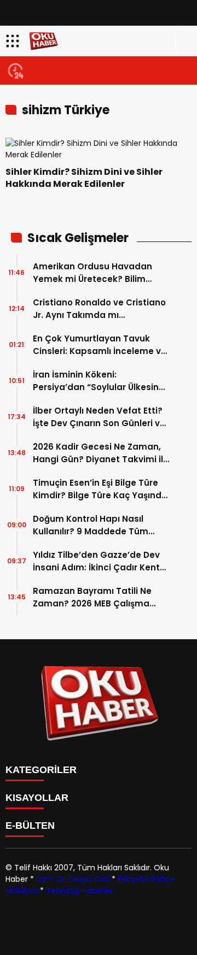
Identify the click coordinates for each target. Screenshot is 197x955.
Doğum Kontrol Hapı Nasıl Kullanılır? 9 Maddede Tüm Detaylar (90, 525)
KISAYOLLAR (36, 797)
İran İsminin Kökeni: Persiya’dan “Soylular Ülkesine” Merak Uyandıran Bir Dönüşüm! (100, 381)
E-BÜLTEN (30, 825)
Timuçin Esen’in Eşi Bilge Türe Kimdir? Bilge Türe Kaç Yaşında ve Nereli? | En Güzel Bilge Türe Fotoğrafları (100, 489)
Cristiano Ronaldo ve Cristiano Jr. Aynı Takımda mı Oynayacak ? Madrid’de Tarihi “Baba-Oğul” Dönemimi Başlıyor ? (99, 309)
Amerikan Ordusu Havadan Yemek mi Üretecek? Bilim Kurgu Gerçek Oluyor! (92, 273)
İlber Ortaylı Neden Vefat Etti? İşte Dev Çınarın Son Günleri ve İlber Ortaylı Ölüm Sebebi (99, 417)
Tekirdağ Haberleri (80, 890)
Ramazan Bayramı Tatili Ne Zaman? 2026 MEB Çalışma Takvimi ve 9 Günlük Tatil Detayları (92, 597)
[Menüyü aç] (14, 41)
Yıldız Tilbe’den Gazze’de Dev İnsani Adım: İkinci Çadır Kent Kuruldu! (96, 561)
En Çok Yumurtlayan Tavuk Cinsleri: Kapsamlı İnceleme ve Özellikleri (99, 345)
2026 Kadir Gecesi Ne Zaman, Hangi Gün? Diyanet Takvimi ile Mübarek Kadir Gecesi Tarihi (101, 453)
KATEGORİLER (41, 769)
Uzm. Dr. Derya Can (72, 879)
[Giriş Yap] (184, 41)
